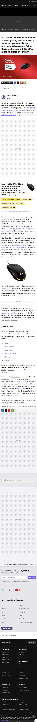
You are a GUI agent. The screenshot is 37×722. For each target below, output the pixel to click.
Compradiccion (6, 692)
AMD (3, 622)
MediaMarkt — (8, 203)
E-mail (24, 83)
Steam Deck (22, 619)
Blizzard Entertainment (26, 622)
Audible (16, 396)
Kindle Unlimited (6, 396)
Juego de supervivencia (29, 29)
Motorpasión (22, 675)
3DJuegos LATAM (23, 702)
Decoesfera (5, 690)
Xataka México (6, 702)
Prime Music (30, 384)
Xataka (6, 343)
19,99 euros (18, 245)
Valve (20, 615)
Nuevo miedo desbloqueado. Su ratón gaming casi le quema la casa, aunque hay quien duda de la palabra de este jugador (19, 564)
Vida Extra (21, 654)
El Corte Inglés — (8, 207)
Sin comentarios (8, 82)
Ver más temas (6, 628)
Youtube (16, 589)
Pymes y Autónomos (24, 690)
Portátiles (22, 612)
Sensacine (21, 664)
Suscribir (32, 577)
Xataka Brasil (5, 704)
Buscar (34, 635)
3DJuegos (21, 652)
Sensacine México (23, 704)
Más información (5, 720)
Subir (30, 642)
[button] (13, 96)
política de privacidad (23, 581)
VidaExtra (7, 357)
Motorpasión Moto (23, 678)
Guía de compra (6, 6)
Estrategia (26, 6)
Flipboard (21, 83)
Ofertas (19, 406)
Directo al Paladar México (8, 709)
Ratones (11, 406)
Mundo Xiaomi (5, 662)
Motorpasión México (24, 709)
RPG (5, 29)
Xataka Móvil (8, 350)
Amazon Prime (15, 377)
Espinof (21, 666)
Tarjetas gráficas (24, 608)
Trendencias (5, 687)
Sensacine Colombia (24, 707)
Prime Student (21, 389)
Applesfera (5, 657)
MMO (3, 612)
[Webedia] (33, 1)
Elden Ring (17, 29)
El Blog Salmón (23, 687)
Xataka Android (9, 347)
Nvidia (4, 619)
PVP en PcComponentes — (11, 199)
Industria (4, 608)
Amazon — (27, 199)
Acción (17, 6)
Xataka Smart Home (10, 353)
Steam (4, 615)
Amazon (10, 29)
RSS (20, 589)
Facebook (15, 83)
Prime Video (22, 384)
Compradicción (30, 365)
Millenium (7, 360)
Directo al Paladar (6, 675)
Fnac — (20, 203)
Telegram (7, 372)
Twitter (18, 83)
